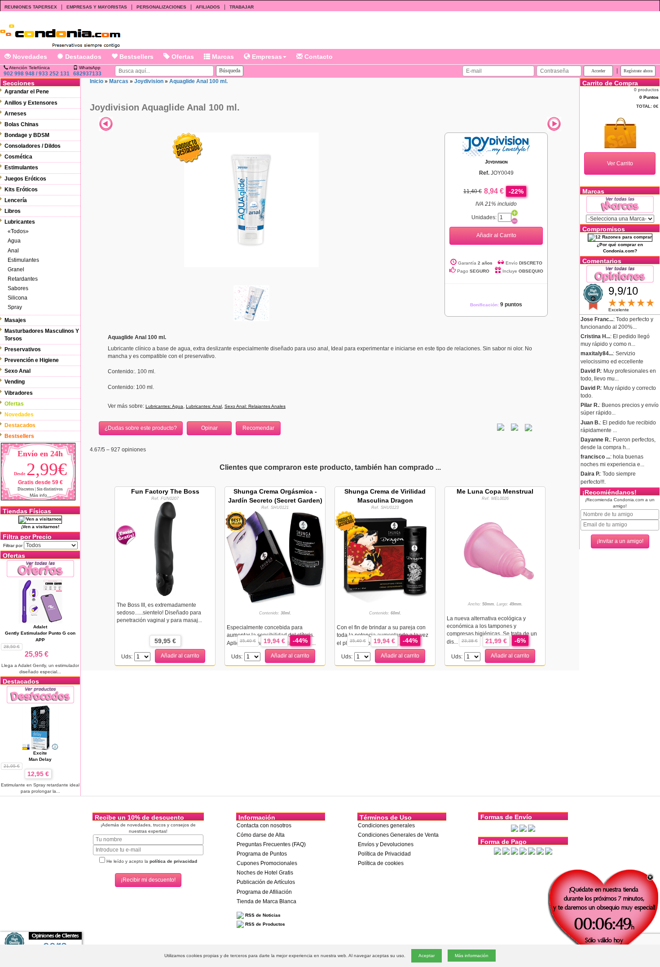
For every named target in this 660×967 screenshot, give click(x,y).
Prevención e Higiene (31, 360)
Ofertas (182, 56)
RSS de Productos (264, 924)
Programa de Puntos (262, 854)
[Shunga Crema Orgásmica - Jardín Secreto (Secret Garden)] (275, 556)
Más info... (40, 495)
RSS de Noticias (262, 915)
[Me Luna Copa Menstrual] (495, 548)
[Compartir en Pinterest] (528, 427)
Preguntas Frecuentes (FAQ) (271, 844)
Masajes (15, 320)
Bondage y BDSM (26, 135)
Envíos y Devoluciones (386, 844)
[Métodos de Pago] (523, 851)
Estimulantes (21, 167)
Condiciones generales (386, 825)
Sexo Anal (17, 371)
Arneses (15, 113)
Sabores (18, 288)
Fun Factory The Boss (165, 491)
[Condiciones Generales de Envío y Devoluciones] (514, 828)
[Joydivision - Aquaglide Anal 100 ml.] (251, 199)
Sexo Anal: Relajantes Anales (255, 406)
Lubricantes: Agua (164, 406)
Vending (14, 382)
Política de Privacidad (384, 854)
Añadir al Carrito (496, 235)
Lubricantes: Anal (204, 406)
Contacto (318, 56)
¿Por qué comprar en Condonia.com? (620, 247)
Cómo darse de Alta (261, 835)
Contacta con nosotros (264, 825)
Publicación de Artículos (266, 882)
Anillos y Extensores (30, 103)
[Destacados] (40, 694)
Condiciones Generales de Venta (398, 835)
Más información (471, 955)
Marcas (222, 56)
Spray (15, 307)
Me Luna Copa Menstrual (495, 491)
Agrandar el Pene (26, 91)
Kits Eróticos (21, 189)
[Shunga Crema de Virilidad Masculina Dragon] (385, 557)
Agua (14, 241)
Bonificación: (496, 304)
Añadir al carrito (180, 656)
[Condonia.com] (60, 32)
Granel (16, 269)
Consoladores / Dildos (32, 146)
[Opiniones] (620, 273)
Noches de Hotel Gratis (265, 873)
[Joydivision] (496, 145)
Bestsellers (136, 56)
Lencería (15, 200)
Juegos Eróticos (25, 179)
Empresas (266, 56)
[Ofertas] (40, 568)
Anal (13, 250)
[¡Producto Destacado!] (187, 148)
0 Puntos (649, 97)
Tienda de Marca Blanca (266, 901)
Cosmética (18, 157)
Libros (12, 211)
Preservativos (22, 349)
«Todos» (18, 231)
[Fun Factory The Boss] (165, 548)
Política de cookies (381, 863)
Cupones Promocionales (267, 863)
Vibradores (18, 393)
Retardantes (23, 279)
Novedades (29, 56)
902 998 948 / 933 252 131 (37, 74)
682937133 (87, 74)
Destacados (82, 56)
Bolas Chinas (21, 124)
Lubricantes (19, 222)
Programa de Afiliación (264, 892)
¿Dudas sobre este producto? (141, 428)
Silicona (17, 298)
